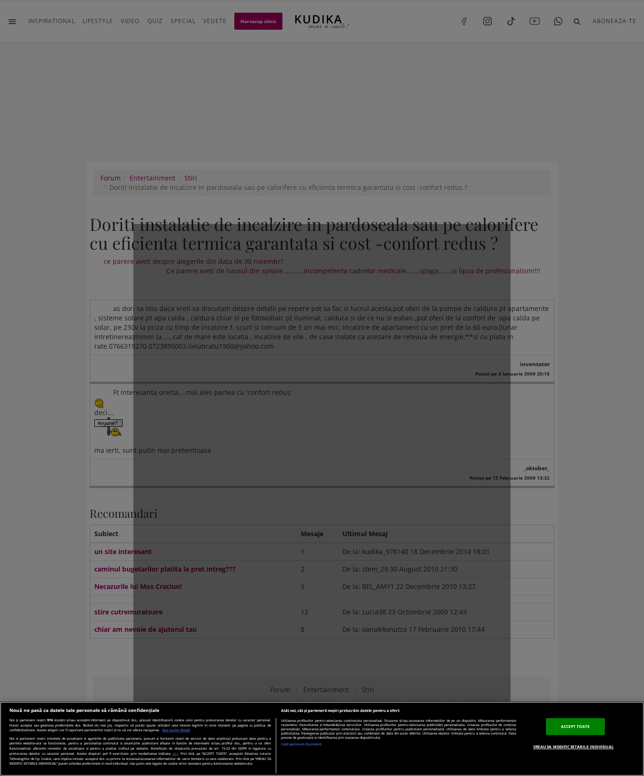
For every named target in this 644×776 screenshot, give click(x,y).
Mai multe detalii (176, 730)
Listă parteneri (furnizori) (301, 744)
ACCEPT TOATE (575, 726)
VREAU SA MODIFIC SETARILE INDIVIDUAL (573, 746)
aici (175, 753)
